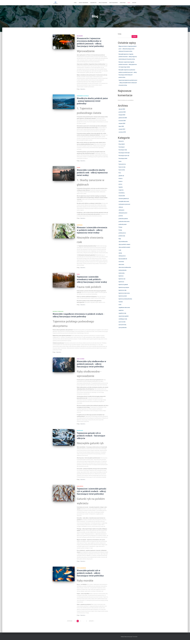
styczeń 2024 (122, 109)
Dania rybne (123, 2)
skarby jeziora (122, 255)
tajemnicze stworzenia (124, 293)
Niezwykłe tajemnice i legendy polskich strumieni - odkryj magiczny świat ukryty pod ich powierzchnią (128, 57)
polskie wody (122, 235)
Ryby (120, 238)
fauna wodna (80, 486)
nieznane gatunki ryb (124, 198)
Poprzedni (69, 621)
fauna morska (122, 167)
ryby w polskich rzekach (124, 244)
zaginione (121, 310)
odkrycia (121, 207)
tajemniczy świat (123, 296)
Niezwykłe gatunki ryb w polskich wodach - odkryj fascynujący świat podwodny (90, 573)
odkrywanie (79, 225)
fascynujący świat (123, 158)
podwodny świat (122, 224)
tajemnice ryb (122, 278)
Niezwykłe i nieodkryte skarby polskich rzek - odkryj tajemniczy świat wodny (92, 172)
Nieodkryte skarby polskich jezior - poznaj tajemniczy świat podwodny (92, 101)
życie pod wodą (122, 324)
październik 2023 (123, 117)
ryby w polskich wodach (124, 247)
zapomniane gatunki (123, 316)
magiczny (121, 190)
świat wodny (121, 273)
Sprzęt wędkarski (103, 2)
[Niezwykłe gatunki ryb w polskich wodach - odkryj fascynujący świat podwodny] (64, 574)
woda (120, 304)
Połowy (120, 227)
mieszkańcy (121, 192)
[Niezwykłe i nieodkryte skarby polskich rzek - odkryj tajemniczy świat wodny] (64, 173)
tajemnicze (121, 281)
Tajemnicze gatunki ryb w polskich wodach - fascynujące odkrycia (91, 435)
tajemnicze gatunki (123, 284)
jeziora (120, 184)
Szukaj (119, 34)
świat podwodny (122, 270)
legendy (121, 187)
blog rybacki (122, 144)
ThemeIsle (134, 636)
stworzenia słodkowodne (125, 267)
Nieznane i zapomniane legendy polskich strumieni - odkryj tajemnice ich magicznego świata (128, 64)
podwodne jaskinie (123, 218)
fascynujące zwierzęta (124, 152)
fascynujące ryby (123, 149)
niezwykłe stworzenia (58, 311)
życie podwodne (123, 327)
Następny (91, 621)
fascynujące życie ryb (124, 155)
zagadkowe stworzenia (124, 307)
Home (75, 2)
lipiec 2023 (121, 126)
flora (120, 172)
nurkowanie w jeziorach (83, 95)
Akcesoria (121, 141)
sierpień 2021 (122, 129)
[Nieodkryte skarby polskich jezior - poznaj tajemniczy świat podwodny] (64, 101)
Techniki (121, 301)
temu (82, 89)
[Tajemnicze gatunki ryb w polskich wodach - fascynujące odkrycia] (64, 437)
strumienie (121, 261)
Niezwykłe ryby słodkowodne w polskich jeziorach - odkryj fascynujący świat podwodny (91, 364)
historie (120, 181)
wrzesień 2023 (122, 120)
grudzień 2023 (122, 112)
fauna (78, 274)
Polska (120, 230)
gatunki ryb (121, 175)
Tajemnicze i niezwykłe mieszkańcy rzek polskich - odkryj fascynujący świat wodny (92, 279)
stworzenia (121, 264)
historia (120, 178)
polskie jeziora (122, 233)
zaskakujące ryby (123, 319)
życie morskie (122, 321)
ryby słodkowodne (81, 568)
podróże (121, 215)
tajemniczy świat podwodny (125, 298)
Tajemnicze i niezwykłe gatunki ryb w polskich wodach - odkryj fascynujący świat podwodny (91, 491)
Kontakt (134, 2)
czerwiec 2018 (122, 132)
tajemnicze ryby (122, 290)
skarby (78, 167)
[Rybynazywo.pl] (55, 3)
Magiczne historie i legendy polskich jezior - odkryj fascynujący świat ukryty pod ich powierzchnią (127, 49)
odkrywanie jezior (123, 212)
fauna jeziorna (80, 358)
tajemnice (121, 276)
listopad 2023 (122, 114)
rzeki (120, 250)
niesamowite (80, 35)
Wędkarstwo (93, 2)
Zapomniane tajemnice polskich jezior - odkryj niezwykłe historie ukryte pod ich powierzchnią (128, 83)
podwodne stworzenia (124, 221)
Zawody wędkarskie (83, 2)
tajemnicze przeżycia (124, 287)
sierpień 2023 (122, 123)
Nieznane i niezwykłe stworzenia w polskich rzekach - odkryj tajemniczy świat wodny (92, 230)
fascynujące (80, 430)
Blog (129, 2)
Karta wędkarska (113, 2)
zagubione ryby (122, 313)
